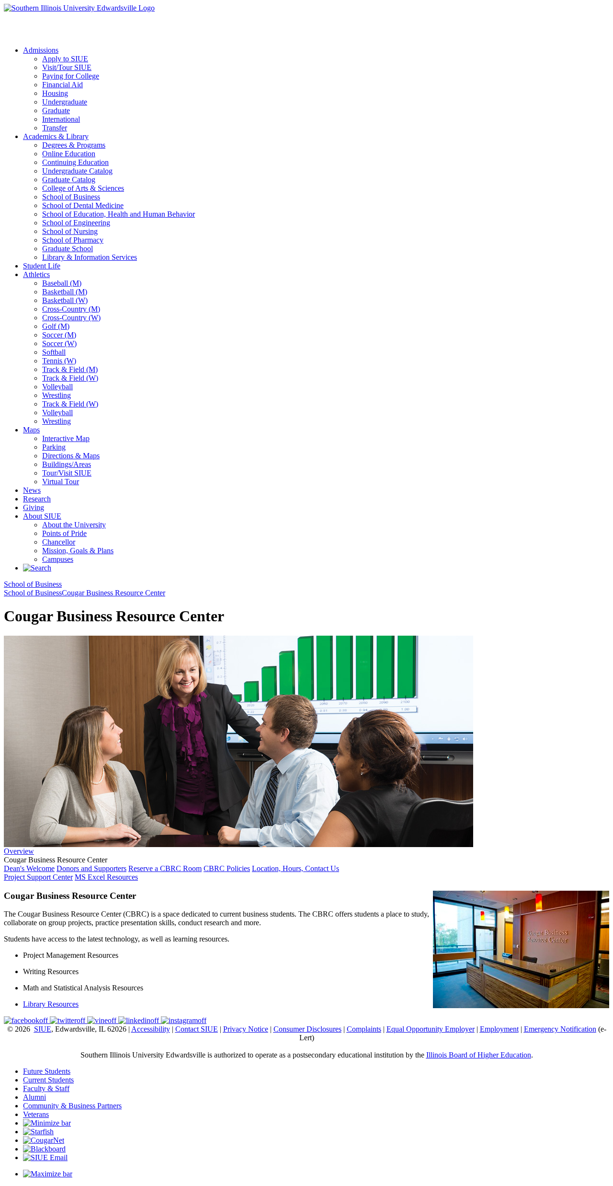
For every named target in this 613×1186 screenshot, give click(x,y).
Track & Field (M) (70, 369)
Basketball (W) (65, 300)
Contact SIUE (196, 1029)
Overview (19, 851)
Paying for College (70, 76)
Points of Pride (64, 533)
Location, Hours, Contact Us (295, 868)
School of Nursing (70, 231)
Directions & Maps (71, 456)
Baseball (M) (61, 283)
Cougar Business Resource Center (113, 593)
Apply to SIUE (27, 16)
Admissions (40, 50)
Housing (55, 93)
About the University (74, 525)
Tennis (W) (59, 361)
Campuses (57, 559)
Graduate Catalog (68, 179)
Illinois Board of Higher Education (478, 1055)
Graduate (56, 110)
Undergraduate (64, 102)
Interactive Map (66, 438)
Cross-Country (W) (71, 318)
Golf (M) (55, 326)
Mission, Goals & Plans (78, 550)
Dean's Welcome (29, 868)
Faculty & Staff (46, 1088)
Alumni (34, 1097)
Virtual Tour (60, 481)
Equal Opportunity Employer (430, 1029)
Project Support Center (38, 877)
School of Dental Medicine (83, 205)
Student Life (41, 266)
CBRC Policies (227, 868)
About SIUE (42, 516)
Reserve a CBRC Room (165, 868)
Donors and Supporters (91, 868)
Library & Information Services (89, 257)
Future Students (46, 1071)
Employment (499, 1029)
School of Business (71, 197)
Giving (33, 507)
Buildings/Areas (66, 464)
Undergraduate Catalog (77, 171)
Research (37, 499)
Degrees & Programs (73, 145)
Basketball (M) (64, 292)
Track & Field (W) (70, 378)
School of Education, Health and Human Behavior (118, 214)
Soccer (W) (59, 343)
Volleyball (57, 387)
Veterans (36, 1114)
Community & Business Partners (72, 1106)
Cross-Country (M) (71, 309)
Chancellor (58, 542)
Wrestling (56, 395)
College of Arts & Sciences (83, 188)
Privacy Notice (245, 1029)
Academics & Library (56, 136)
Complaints (364, 1029)
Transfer (54, 128)
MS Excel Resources (106, 877)
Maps (31, 430)
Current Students (48, 1080)
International (61, 119)
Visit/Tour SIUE (66, 67)
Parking (54, 447)
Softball (54, 352)
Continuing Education (75, 162)
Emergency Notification (560, 1029)
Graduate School (67, 248)
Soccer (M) (59, 335)
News (32, 490)
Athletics (36, 274)
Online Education (68, 154)
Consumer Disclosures (307, 1029)
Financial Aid (62, 85)
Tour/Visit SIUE (66, 473)
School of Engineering (76, 223)
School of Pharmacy (72, 240)
